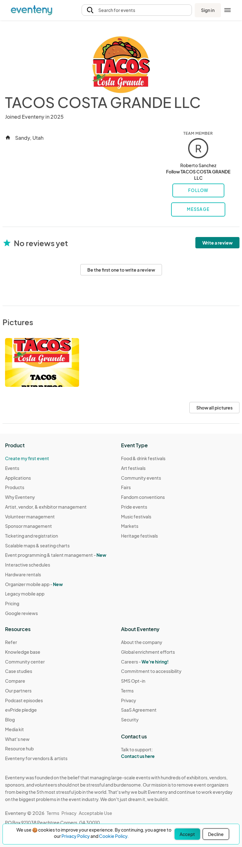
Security (130, 719)
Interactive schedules (27, 564)
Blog (10, 719)
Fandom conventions (143, 497)
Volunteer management (30, 516)
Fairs (126, 487)
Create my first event (27, 458)
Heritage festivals (139, 536)
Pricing (12, 603)
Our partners (18, 690)
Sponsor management (28, 526)
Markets (129, 526)
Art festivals (133, 468)
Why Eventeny (20, 497)
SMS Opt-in (133, 681)
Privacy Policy (75, 836)
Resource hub (19, 748)
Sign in (208, 10)
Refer (11, 642)
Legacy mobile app (24, 593)
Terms (127, 690)
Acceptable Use (95, 813)
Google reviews (21, 613)
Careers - (145, 661)
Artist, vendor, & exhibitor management (46, 507)
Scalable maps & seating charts (37, 545)
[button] (137, 10)
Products (14, 487)
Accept (187, 834)
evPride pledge (21, 710)
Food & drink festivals (143, 458)
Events (12, 468)
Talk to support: (138, 753)
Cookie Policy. (114, 836)
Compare (15, 681)
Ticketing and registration (31, 536)
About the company (141, 642)
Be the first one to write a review (121, 270)
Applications (18, 478)
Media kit (14, 729)
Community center (25, 661)
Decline (216, 834)
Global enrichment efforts (148, 652)
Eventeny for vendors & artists (36, 758)
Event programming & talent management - (55, 555)
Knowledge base (22, 652)
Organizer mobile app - (34, 584)
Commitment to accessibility (151, 671)
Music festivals (136, 516)
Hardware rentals (23, 574)
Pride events (134, 507)
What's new (17, 739)
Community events (141, 478)
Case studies (18, 671)
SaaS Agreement (139, 710)
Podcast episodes (24, 700)
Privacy (128, 700)
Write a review (217, 243)
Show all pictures (214, 407)
